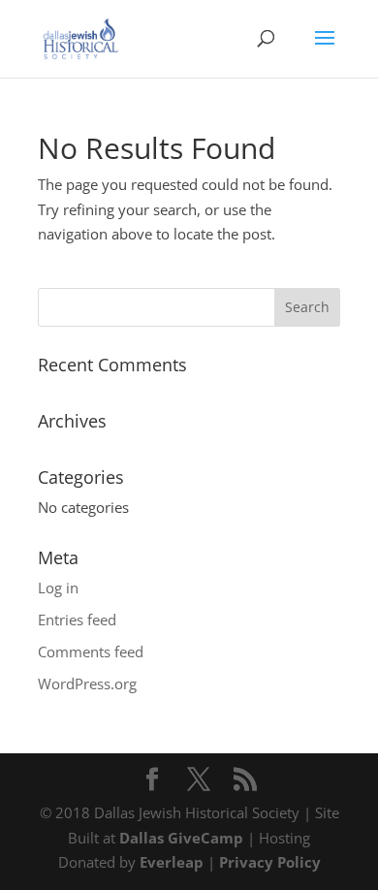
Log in (58, 587)
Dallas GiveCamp (181, 837)
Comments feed (90, 651)
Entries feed (77, 619)
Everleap (172, 862)
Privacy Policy (270, 862)
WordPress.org (87, 683)
